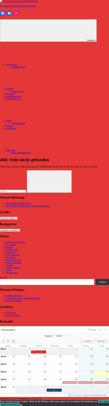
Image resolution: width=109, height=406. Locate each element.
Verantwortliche (18, 67)
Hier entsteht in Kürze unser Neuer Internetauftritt (28, 206)
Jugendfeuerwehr (13, 99)
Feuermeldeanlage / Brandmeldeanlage (23, 298)
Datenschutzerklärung (21, 153)
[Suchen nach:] (13, 191)
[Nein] (21, 405)
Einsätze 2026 (17, 91)
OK (100, 401)
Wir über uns (11, 64)
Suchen (3, 277)
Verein (8, 121)
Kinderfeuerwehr (13, 96)
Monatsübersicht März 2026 (18, 203)
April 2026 (10, 313)
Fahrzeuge (10, 94)
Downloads (11, 128)
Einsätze (9, 89)
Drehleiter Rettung (14, 295)
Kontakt (9, 126)
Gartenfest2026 (18, 123)
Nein (106, 401)
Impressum (10, 150)
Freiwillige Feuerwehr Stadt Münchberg (18, 6)
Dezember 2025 (13, 315)
